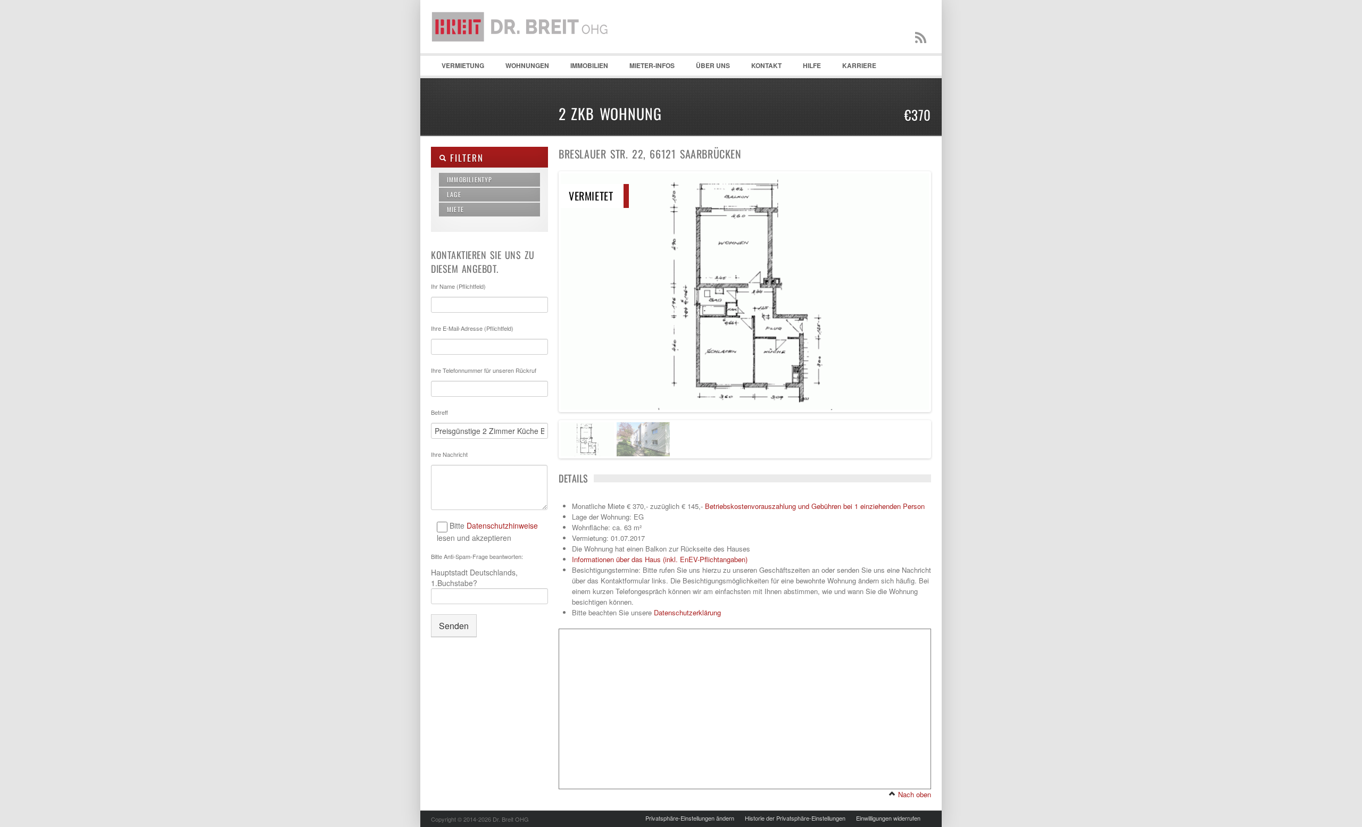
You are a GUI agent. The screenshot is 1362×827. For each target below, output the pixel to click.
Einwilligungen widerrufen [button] (888, 818)
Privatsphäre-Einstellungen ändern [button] (689, 818)
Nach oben (913, 794)
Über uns (713, 65)
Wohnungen (522, 68)
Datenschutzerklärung (687, 612)
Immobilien (584, 68)
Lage (454, 194)
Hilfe (806, 68)
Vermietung (457, 68)
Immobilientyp (470, 179)
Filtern (464, 157)
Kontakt (761, 68)
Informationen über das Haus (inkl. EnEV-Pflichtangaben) (660, 559)
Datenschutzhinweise (502, 525)
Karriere (859, 65)
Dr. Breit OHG (524, 53)
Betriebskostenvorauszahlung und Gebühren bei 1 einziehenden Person (815, 506)
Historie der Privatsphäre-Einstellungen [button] (795, 818)
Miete (455, 209)
